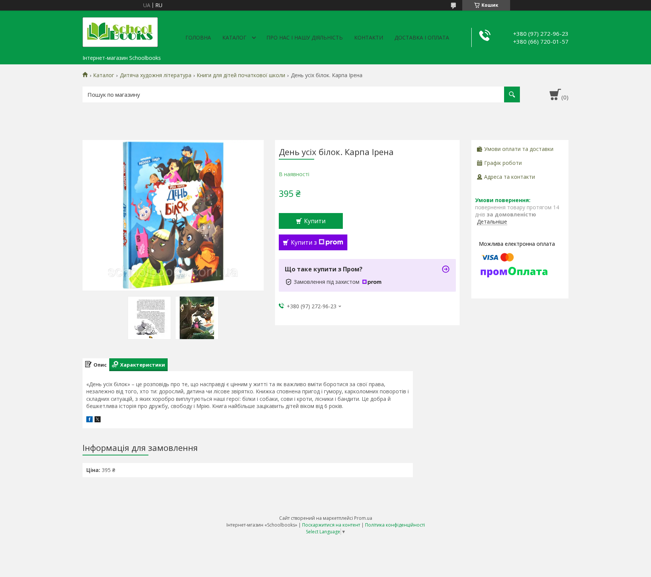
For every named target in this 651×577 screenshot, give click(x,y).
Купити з (304, 242)
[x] (98, 420)
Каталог (234, 37)
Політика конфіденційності (395, 525)
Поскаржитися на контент (331, 525)
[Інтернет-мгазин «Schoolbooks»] (120, 31)
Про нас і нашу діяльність (304, 37)
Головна (198, 37)
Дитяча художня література (155, 75)
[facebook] (89, 420)
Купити (315, 221)
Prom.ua (363, 518)
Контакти (368, 37)
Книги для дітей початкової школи (241, 75)
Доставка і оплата (421, 37)
